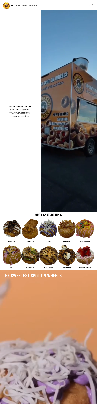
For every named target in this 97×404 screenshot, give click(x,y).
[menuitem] (12, 5)
